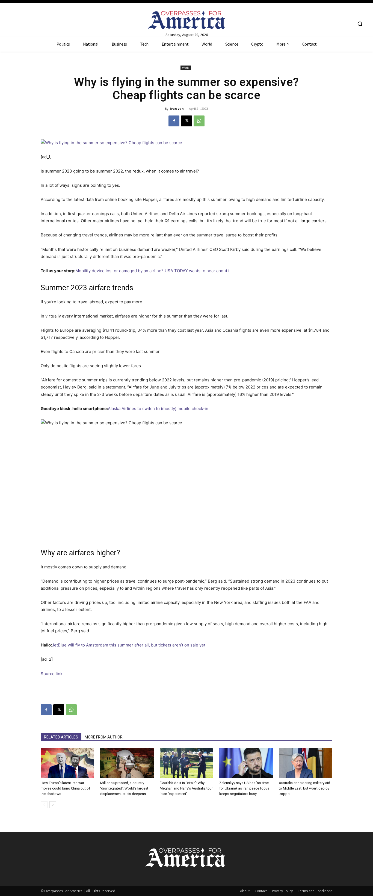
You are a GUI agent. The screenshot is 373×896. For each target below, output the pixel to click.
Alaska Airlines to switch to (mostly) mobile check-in (158, 408)
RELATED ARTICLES (61, 737)
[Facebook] (173, 120)
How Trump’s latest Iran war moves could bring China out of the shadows (65, 788)
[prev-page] (44, 804)
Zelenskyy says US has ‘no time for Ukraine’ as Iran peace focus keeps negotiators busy (244, 788)
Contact (261, 891)
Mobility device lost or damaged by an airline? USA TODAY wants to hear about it (153, 270)
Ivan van (177, 108)
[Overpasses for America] (186, 20)
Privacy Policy (282, 891)
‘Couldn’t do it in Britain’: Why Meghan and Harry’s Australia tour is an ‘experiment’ (186, 788)
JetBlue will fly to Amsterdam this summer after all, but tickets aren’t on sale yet (128, 645)
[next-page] (52, 804)
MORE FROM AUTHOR (104, 737)
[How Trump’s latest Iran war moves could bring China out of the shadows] (67, 763)
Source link (52, 673)
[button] (359, 23)
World (186, 68)
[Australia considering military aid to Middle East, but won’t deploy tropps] (305, 763)
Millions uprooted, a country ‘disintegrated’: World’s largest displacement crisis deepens (124, 788)
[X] (186, 120)
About (245, 891)
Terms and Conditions (315, 891)
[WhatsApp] (199, 120)
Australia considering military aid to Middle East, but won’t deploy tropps (304, 788)
